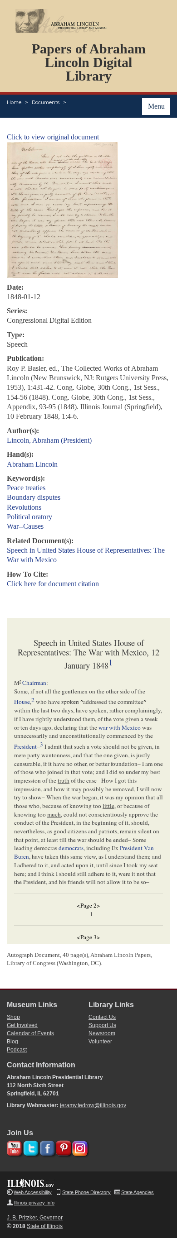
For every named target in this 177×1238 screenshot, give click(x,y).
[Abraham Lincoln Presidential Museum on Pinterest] (62, 1146)
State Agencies (137, 1192)
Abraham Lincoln (32, 464)
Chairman (34, 683)
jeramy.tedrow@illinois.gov (93, 1105)
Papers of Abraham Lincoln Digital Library (89, 62)
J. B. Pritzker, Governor (35, 1217)
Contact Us (102, 1017)
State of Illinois (45, 1226)
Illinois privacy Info (34, 1202)
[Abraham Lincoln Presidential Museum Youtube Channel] (13, 1146)
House (22, 702)
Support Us (102, 1025)
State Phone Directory (86, 1192)
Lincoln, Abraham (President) (49, 440)
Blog (12, 1041)
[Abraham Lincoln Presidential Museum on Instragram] (78, 1146)
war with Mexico (119, 727)
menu (156, 106)
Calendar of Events (30, 1033)
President (25, 746)
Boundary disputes (33, 497)
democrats (71, 848)
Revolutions (24, 507)
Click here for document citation (53, 584)
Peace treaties (26, 488)
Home (14, 102)
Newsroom (101, 1033)
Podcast (17, 1050)
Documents (45, 102)
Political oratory (29, 517)
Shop (13, 1017)
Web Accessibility (33, 1192)
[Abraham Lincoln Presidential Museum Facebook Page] (46, 1146)
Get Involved (22, 1025)
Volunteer (100, 1041)
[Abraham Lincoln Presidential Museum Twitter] (29, 1146)
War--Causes (25, 526)
